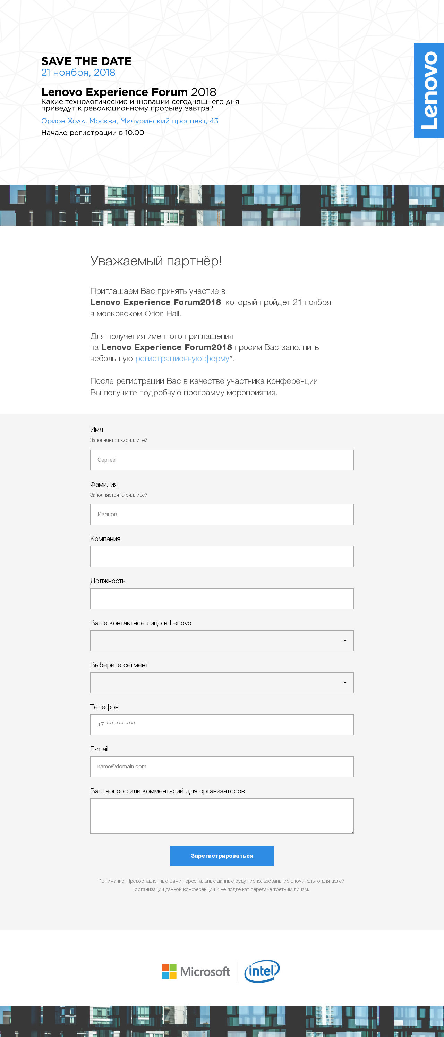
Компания (105, 539)
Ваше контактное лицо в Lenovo (140, 623)
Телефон (104, 707)
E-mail (99, 749)
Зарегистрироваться (222, 856)
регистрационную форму (182, 358)
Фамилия (104, 484)
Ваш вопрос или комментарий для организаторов (167, 791)
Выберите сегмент (119, 665)
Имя (96, 429)
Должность (108, 581)
